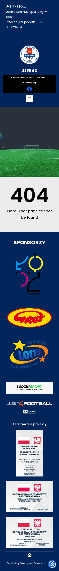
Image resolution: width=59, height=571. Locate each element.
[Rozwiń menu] (29, 98)
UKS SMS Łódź (16, 6)
